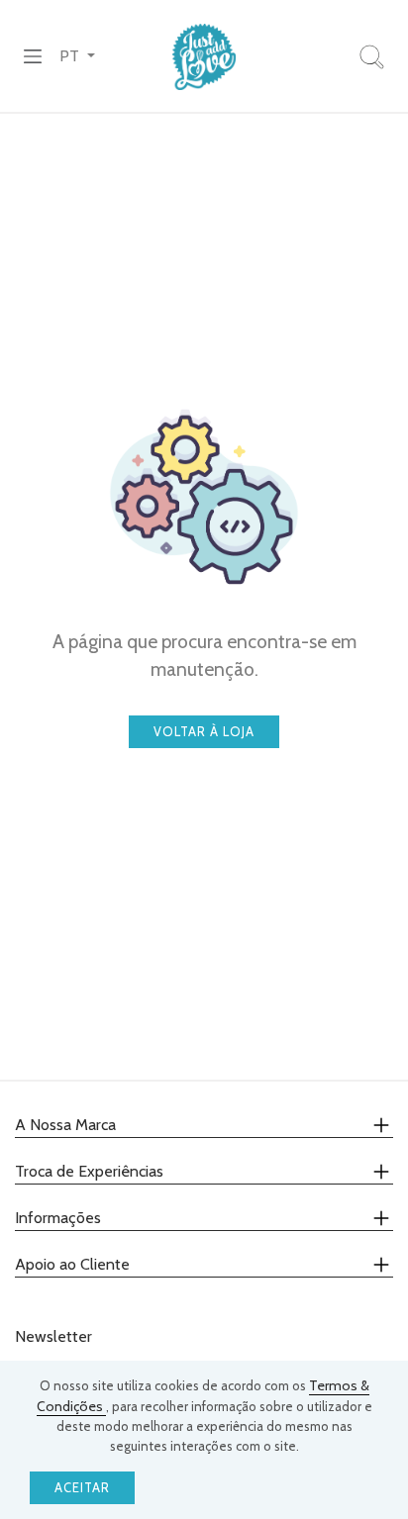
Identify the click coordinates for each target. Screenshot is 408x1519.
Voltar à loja (204, 731)
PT (71, 56)
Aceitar (82, 1487)
